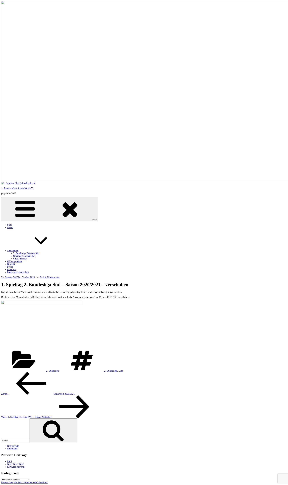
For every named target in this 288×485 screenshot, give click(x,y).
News (10, 227)
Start (9, 224)
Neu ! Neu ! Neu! (15, 464)
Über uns (11, 269)
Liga (120, 370)
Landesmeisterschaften (18, 272)
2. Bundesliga (52, 370)
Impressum (12, 448)
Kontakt (11, 264)
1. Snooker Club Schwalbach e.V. (17, 188)
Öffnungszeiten (14, 261)
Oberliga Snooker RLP (24, 256)
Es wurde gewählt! (16, 466)
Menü (94, 219)
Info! (9, 461)
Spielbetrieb (12, 250)
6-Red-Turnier (20, 258)
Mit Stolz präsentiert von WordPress (31, 482)
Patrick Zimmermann (50, 277)
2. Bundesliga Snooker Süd (26, 253)
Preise (10, 266)
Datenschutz (13, 446)
